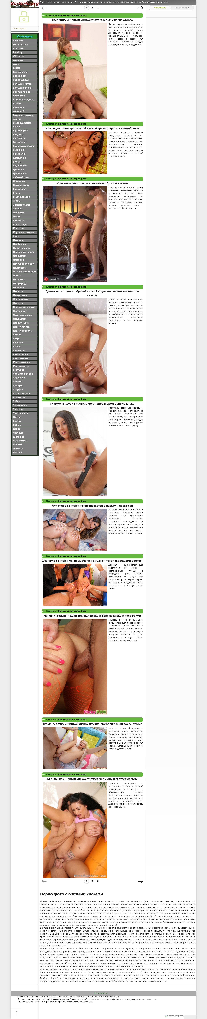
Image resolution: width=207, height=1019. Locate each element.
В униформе (20, 131)
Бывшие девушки (23, 100)
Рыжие (17, 347)
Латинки (18, 240)
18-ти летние (20, 45)
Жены (16, 193)
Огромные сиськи (24, 307)
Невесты (18, 291)
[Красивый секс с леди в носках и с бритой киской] (75, 234)
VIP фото (18, 56)
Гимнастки (19, 154)
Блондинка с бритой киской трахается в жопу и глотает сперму (92, 779)
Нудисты (18, 303)
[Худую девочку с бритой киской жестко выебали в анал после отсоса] (75, 748)
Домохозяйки (21, 185)
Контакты (101, 993)
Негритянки (20, 295)
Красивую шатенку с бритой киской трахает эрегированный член (92, 129)
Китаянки (18, 221)
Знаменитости (21, 205)
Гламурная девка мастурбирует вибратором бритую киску (92, 404)
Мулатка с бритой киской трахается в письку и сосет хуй (92, 506)
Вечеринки (19, 142)
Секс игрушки (21, 362)
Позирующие (21, 323)
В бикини (18, 108)
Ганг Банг (19, 150)
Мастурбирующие (23, 264)
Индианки (19, 213)
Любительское (22, 248)
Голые (17, 162)
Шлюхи (17, 445)
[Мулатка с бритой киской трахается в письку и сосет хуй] (75, 530)
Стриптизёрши (22, 394)
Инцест (17, 217)
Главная (18, 41)
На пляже (18, 280)
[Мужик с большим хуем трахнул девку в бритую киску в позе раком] (75, 666)
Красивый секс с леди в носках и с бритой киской (92, 183)
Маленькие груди (23, 252)
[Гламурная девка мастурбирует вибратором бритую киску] (75, 451)
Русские (18, 343)
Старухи (18, 390)
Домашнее (19, 181)
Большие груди (22, 84)
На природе (20, 284)
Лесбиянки (19, 244)
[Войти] (24, 16)
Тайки (16, 401)
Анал (16, 64)
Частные (18, 433)
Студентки (19, 397)
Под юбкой (19, 311)
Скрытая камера (23, 374)
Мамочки (18, 260)
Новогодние (20, 299)
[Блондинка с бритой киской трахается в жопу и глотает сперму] (75, 830)
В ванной (18, 112)
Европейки (19, 189)
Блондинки (19, 76)
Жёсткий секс (21, 197)
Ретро (16, 339)
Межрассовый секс (24, 272)
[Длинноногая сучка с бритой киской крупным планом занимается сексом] (75, 346)
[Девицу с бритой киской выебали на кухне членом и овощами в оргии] (75, 585)
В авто (17, 104)
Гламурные (20, 158)
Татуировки (20, 405)
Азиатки (18, 60)
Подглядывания (22, 315)
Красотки (18, 228)
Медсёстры (19, 268)
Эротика (18, 449)
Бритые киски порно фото (72, 15)
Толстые (18, 409)
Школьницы (20, 441)
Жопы (16, 201)
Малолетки (19, 256)
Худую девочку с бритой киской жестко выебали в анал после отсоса (92, 724)
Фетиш (17, 417)
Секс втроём (20, 358)
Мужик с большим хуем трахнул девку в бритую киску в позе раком (92, 616)
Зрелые (17, 209)
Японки (17, 453)
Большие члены (22, 88)
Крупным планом (23, 232)
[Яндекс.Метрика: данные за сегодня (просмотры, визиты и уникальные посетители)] (174, 1016)
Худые (17, 425)
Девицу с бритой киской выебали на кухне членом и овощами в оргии (92, 561)
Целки (16, 429)
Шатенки (18, 437)
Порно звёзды (21, 327)
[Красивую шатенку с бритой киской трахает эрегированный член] (75, 152)
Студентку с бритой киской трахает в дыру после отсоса (92, 20)
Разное (17, 335)
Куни (16, 236)
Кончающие (20, 225)
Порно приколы (22, 331)
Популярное (160, 8)
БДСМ (16, 68)
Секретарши (20, 354)
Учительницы (21, 413)
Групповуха (20, 166)
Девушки (18, 170)
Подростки (19, 319)
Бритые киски (21, 92)
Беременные (20, 72)
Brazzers (18, 49)
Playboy (18, 52)
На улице (18, 288)
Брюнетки (19, 96)
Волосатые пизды (23, 146)
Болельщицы (21, 80)
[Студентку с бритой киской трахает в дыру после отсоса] (75, 71)
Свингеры (19, 351)
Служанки (19, 378)
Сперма (17, 382)
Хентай (17, 421)
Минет (16, 276)
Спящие (18, 386)
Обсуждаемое (182, 8)
